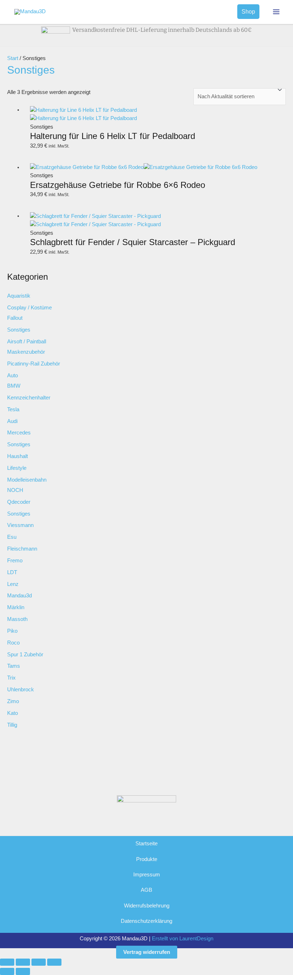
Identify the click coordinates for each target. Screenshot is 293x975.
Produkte (146, 859)
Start (12, 58)
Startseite (146, 843)
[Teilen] (38, 962)
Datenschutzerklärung (146, 921)
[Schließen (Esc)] (54, 962)
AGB (146, 890)
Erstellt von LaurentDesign (182, 938)
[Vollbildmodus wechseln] (23, 962)
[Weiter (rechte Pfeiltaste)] (23, 971)
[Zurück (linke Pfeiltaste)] (7, 971)
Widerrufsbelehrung (146, 906)
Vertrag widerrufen (146, 952)
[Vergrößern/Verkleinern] (7, 962)
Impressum (146, 874)
